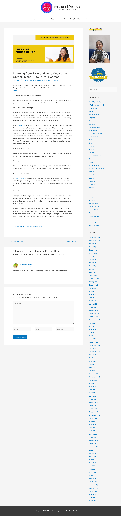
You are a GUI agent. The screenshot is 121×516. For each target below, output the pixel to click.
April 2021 (92, 336)
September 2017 (94, 453)
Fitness (91, 153)
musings (92, 178)
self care (92, 200)
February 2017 (93, 475)
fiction (91, 143)
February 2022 (94, 307)
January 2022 (93, 310)
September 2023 (94, 259)
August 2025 (93, 244)
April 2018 (92, 431)
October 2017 (93, 450)
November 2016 (94, 485)
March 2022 (93, 304)
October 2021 (93, 317)
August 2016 (93, 491)
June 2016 (92, 494)
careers (15, 90)
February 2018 (93, 437)
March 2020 (93, 371)
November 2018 (94, 409)
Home (33, 19)
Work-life (92, 219)
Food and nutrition (95, 156)
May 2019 (92, 390)
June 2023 (92, 266)
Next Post (71, 242)
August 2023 (93, 263)
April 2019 (92, 393)
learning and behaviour (96, 168)
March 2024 (93, 253)
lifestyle (91, 172)
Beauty (91, 111)
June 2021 (92, 329)
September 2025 (94, 240)
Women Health (94, 216)
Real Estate (92, 191)
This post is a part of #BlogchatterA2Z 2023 (27, 226)
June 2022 (92, 294)
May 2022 (92, 298)
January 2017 (93, 478)
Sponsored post (94, 206)
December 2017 (94, 444)
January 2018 (93, 440)
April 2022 (92, 301)
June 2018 (92, 425)
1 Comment (17, 80)
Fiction (88, 19)
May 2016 (92, 498)
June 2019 (92, 386)
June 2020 (92, 361)
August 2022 (93, 288)
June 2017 (92, 463)
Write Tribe (92, 222)
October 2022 (93, 285)
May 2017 (92, 466)
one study (21, 125)
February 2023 (94, 278)
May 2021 (92, 332)
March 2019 (93, 396)
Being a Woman (94, 114)
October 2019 (93, 374)
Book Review (93, 121)
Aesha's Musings (67, 6)
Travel (91, 213)
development (93, 130)
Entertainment (93, 137)
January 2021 (93, 342)
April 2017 (92, 469)
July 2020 (92, 358)
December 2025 (94, 237)
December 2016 (94, 482)
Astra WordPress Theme (77, 511)
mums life (92, 175)
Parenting (42, 19)
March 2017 (93, 472)
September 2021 (94, 320)
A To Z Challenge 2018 (96, 105)
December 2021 (94, 313)
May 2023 (92, 269)
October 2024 (93, 250)
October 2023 (93, 256)
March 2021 (93, 339)
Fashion (91, 140)
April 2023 (92, 272)
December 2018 (94, 405)
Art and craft (93, 108)
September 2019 (94, 377)
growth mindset (20, 178)
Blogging (92, 118)
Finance (91, 146)
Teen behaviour (94, 210)
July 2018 (92, 421)
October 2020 (93, 348)
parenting (92, 184)
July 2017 (92, 459)
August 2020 (93, 355)
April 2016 (92, 501)
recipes (91, 194)
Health (63, 19)
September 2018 (94, 415)
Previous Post (17, 242)
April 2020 (92, 367)
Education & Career (76, 19)
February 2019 (93, 399)
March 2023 (93, 275)
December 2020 (94, 345)
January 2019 (93, 402)
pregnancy (92, 187)
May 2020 (92, 364)
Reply (72, 276)
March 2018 (93, 434)
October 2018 (93, 412)
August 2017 (93, 456)
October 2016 (93, 488)
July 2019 (92, 383)
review (91, 197)
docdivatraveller (26, 264)
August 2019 (93, 380)
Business (92, 124)
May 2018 (92, 428)
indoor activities (94, 165)
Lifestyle (53, 19)
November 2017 (94, 447)
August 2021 (93, 323)
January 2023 (93, 282)
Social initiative (94, 203)
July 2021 (92, 326)
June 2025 (92, 247)
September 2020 (94, 351)
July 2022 (92, 291)
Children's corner (94, 127)
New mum (92, 181)
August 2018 (93, 418)
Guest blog (92, 159)
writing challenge (94, 226)
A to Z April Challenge (29, 80)
